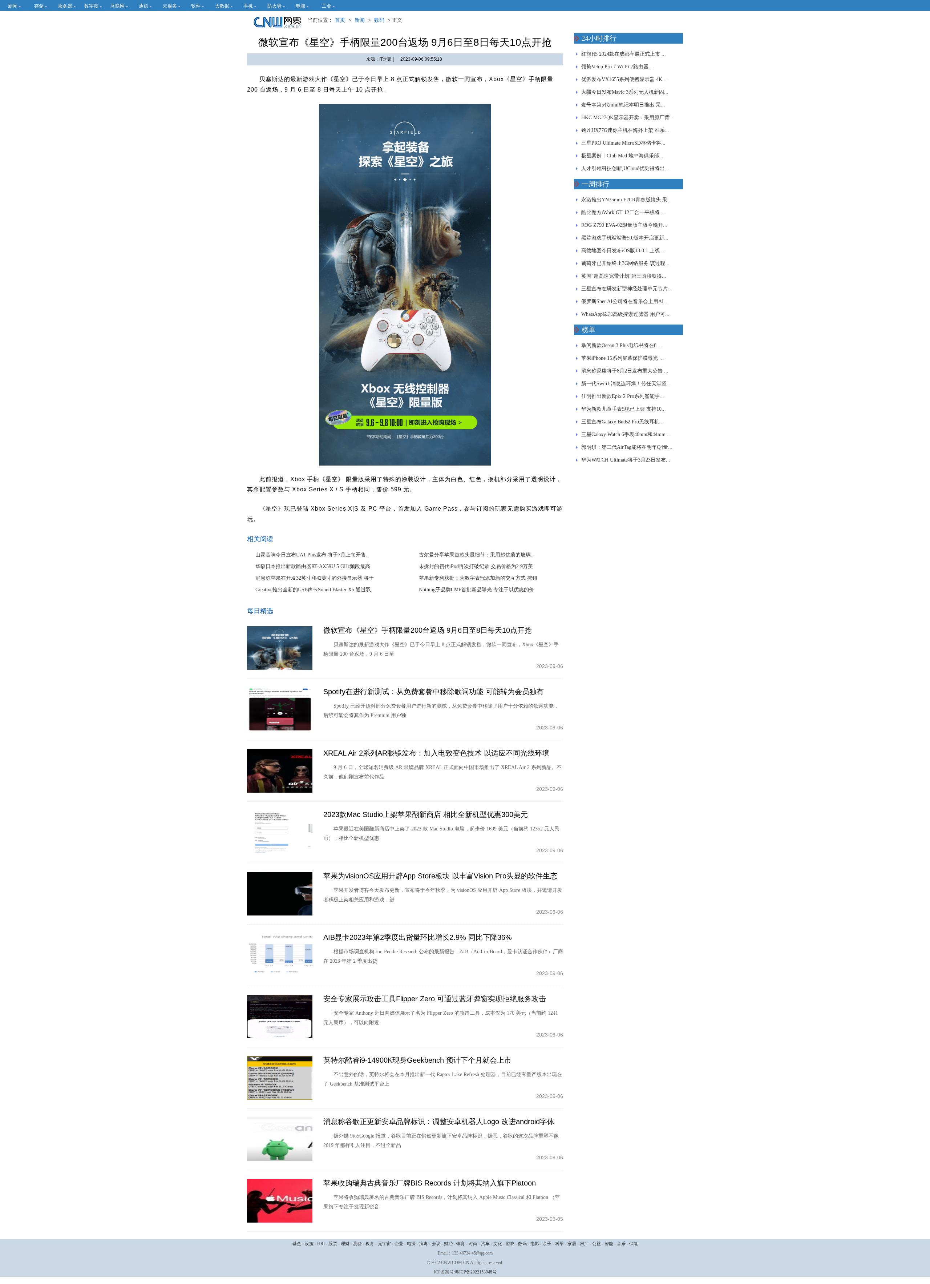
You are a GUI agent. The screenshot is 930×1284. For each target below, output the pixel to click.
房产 (584, 1243)
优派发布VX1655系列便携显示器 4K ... (624, 79)
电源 (411, 1243)
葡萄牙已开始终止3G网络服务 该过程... (625, 263)
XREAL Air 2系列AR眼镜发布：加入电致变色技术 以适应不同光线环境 (436, 753)
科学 (559, 1243)
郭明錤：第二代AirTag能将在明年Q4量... (626, 447)
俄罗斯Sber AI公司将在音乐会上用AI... (624, 301)
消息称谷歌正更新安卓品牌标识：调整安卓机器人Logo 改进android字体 (438, 1122)
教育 (369, 1243)
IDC (321, 1243)
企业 (399, 1243)
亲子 (547, 1243)
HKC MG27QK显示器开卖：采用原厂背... (627, 117)
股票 (332, 1243)
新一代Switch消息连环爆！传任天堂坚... (626, 383)
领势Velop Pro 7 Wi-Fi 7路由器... (617, 66)
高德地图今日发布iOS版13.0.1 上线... (622, 250)
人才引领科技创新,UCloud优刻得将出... (625, 168)
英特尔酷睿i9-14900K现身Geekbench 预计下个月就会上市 (417, 1060)
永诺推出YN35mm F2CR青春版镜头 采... (626, 199)
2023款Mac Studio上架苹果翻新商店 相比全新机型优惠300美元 (425, 814)
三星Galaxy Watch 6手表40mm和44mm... (625, 434)
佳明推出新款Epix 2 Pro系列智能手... (622, 396)
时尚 (473, 1243)
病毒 (423, 1243)
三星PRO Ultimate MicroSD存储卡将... (623, 143)
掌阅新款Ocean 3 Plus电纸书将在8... (621, 345)
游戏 (510, 1243)
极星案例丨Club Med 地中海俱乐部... (622, 155)
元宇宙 (384, 1243)
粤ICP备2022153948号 (476, 1272)
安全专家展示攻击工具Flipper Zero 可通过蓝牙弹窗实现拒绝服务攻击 (434, 999)
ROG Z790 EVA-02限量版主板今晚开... (624, 225)
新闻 (360, 20)
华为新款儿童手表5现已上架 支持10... (623, 409)
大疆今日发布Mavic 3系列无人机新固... (624, 92)
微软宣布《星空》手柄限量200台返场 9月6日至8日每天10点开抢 (427, 630)
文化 (497, 1243)
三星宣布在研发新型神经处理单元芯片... (626, 288)
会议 (436, 1243)
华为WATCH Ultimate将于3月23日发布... (625, 460)
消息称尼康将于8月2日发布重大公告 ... (624, 371)
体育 (460, 1243)
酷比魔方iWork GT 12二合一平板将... (622, 212)
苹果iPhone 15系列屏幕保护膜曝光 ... (622, 358)
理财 (345, 1243)
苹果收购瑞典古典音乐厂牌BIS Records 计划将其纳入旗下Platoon (429, 1183)
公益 (596, 1243)
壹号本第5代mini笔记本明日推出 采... (623, 105)
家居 (571, 1243)
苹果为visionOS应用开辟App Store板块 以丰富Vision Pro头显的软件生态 (440, 876)
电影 (534, 1243)
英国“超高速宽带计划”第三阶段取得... (623, 276)
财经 (448, 1243)
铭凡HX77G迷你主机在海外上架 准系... (625, 130)
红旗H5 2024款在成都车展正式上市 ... (623, 54)
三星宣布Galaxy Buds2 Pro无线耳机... (622, 421)
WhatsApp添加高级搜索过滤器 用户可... (625, 314)
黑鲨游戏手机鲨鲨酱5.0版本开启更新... (624, 238)
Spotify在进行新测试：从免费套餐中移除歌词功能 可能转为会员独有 (433, 692)
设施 (309, 1243)
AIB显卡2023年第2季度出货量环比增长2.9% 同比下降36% (417, 937)
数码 (379, 20)
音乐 (621, 1243)
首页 (340, 20)
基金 (296, 1243)
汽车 (485, 1243)
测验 (357, 1243)
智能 (608, 1243)
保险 (633, 1243)
